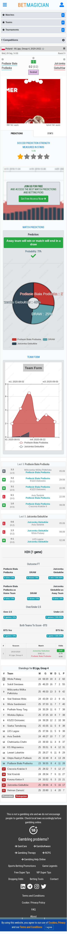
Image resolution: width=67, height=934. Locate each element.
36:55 (45, 763)
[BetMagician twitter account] (43, 886)
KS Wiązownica (15, 747)
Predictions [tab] (17, 133)
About (33, 916)
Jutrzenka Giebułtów (37, 516)
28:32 (45, 769)
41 (63, 699)
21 (63, 779)
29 (63, 752)
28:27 (45, 752)
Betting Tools (36, 879)
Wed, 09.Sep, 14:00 (10, 53)
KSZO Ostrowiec (16, 720)
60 (63, 679)
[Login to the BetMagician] (62, 4)
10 (51, 715)
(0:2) (33, 66)
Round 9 (61, 53)
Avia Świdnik (14, 736)
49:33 (45, 691)
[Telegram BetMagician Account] (29, 886)
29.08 (62, 479)
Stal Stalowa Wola (16, 699)
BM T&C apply (13, 125)
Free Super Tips (22, 872)
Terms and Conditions (33, 895)
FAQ (33, 909)
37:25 (45, 715)
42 (63, 691)
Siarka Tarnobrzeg (16, 725)
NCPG (48, 852)
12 (51, 720)
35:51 (45, 747)
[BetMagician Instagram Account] (36, 886)
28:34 (45, 774)
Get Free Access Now (32, 198)
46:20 (45, 684)
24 (39, 679)
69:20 (45, 679)
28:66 (45, 785)
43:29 (45, 699)
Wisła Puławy (14, 679)
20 (59, 790)
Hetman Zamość (15, 790)
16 (51, 684)
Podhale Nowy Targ (17, 709)
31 (63, 747)
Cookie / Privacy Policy (33, 902)
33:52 (45, 779)
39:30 (45, 742)
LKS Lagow (13, 731)
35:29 (45, 709)
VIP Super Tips (44, 872)
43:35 (45, 725)
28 (63, 758)
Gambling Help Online (35, 859)
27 (63, 769)
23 (39, 742)
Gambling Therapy (26, 852)
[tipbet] (33, 101)
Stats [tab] (50, 133)
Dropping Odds (15, 879)
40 (63, 704)
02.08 (62, 540)
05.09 (62, 471)
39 (63, 709)
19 (51, 679)
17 (63, 785)
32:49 (45, 758)
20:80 (45, 790)
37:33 (45, 704)
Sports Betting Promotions (22, 866)
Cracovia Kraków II (17, 769)
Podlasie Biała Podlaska (37, 464)
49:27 (45, 736)
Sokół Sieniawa (15, 684)
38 (63, 715)
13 (51, 691)
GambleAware (43, 846)
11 (51, 704)
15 (59, 779)
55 (63, 684)
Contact (54, 879)
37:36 (45, 731)
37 (63, 736)
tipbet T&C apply (53, 125)
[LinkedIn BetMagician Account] (23, 886)
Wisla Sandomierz (16, 704)
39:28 (45, 720)
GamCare (22, 846)
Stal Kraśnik (13, 774)
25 (39, 684)
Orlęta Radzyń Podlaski (19, 758)
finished (33, 72)
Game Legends (49, 866)
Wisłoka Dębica (15, 715)
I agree (49, 927)
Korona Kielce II (15, 779)
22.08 (62, 488)
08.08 (62, 505)
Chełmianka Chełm (17, 742)
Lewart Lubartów (15, 752)
